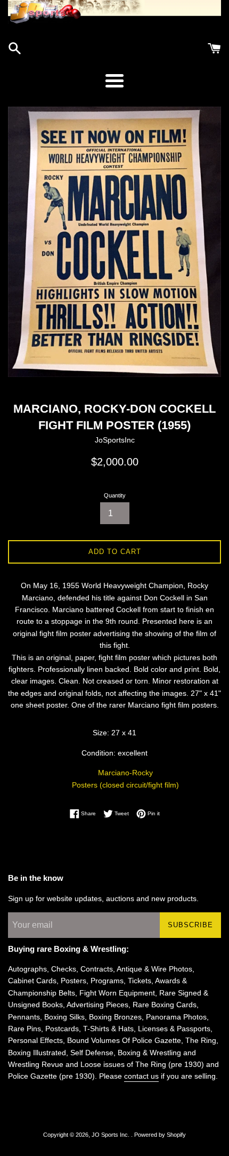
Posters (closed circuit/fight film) (125, 785)
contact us (141, 1076)
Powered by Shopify (160, 1134)
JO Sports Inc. (111, 1134)
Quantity (115, 495)
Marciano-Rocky (125, 772)
